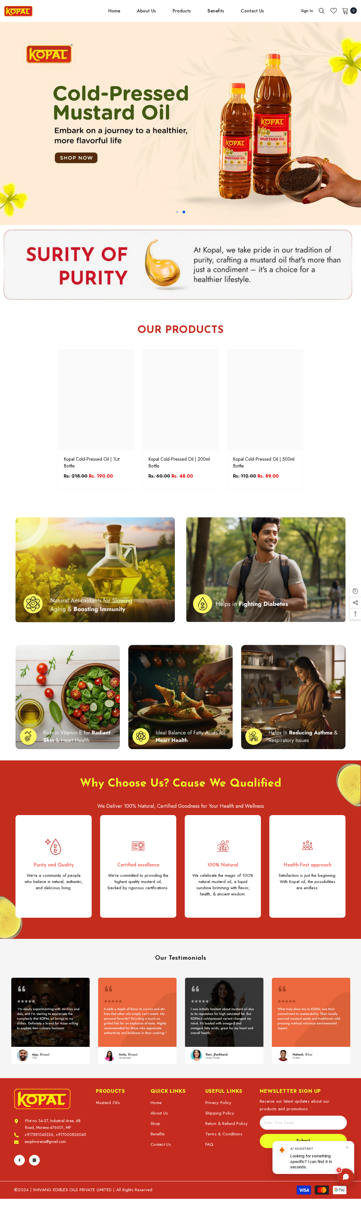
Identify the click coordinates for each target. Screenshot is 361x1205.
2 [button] (183, 212)
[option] (180, 123)
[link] (180, 266)
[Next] (356, 123)
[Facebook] (19, 1160)
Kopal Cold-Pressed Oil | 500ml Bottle (263, 462)
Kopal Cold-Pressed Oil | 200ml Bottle (179, 462)
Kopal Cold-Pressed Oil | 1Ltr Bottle (92, 462)
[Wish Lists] (334, 11)
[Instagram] (34, 1160)
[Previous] (5, 123)
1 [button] (177, 212)
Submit (303, 1141)
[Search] (321, 11)
